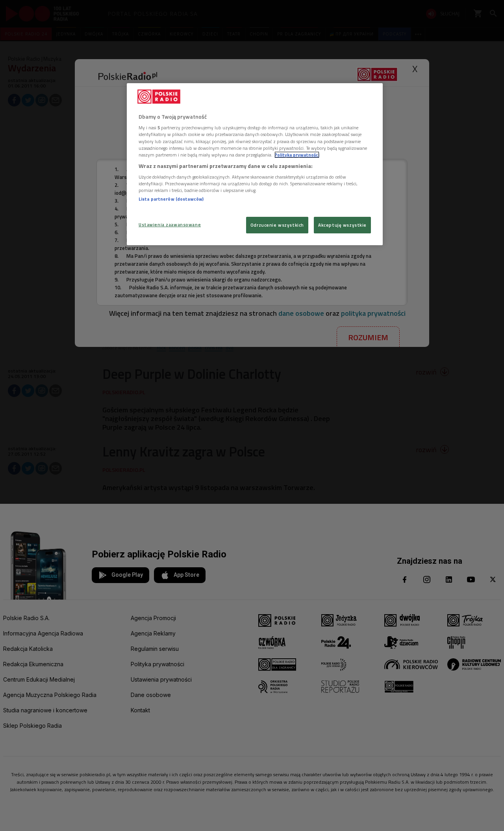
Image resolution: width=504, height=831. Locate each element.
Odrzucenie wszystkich (277, 225)
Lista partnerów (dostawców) (171, 199)
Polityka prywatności (296, 154)
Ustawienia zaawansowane (170, 224)
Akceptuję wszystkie (342, 225)
